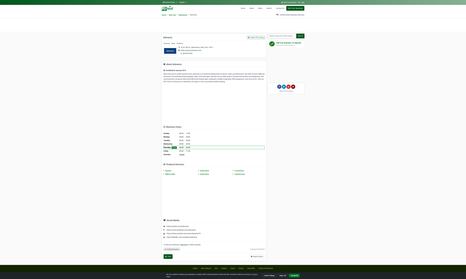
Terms (232, 268)
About (251, 8)
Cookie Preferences (266, 268)
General (168, 170)
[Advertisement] (233, 24)
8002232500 (187, 53)
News (260, 8)
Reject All (282, 275)
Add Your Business (295, 8)
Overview (166, 43)
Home (243, 8)
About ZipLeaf (206, 268)
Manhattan (183, 15)
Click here (183, 245)
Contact (224, 268)
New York (172, 15)
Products (180, 43)
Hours (173, 43)
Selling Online (170, 174)
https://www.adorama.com (191, 50)
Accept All (294, 275)
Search (269, 8)
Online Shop (204, 174)
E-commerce (239, 170)
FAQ (216, 268)
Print (169, 256)
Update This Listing (257, 37)
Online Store (204, 170)
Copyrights (251, 268)
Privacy (241, 268)
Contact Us (280, 8)
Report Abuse (258, 256)
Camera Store (240, 174)
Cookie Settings (269, 275)
